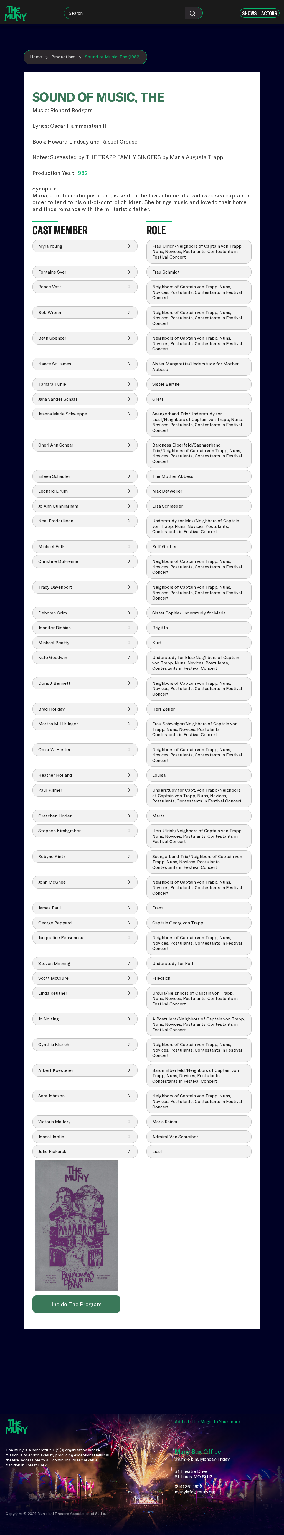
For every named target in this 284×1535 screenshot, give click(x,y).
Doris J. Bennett (54, 683)
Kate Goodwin (52, 657)
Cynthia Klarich (53, 1044)
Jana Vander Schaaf (57, 399)
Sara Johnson (51, 1095)
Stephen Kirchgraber (59, 830)
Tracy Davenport (55, 587)
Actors (269, 13)
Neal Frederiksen (55, 520)
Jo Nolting (48, 1019)
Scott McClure (53, 978)
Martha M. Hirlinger (58, 723)
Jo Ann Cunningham (58, 506)
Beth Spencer (52, 338)
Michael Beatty (53, 642)
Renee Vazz (50, 286)
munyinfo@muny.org (195, 1491)
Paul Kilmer (50, 790)
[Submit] (193, 13)
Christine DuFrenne (58, 561)
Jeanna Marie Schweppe (62, 414)
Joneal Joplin (51, 1136)
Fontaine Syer (52, 272)
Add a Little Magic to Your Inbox (208, 1421)
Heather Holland (55, 775)
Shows (249, 13)
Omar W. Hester (54, 749)
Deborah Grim (52, 613)
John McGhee (52, 882)
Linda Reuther (52, 993)
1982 (82, 172)
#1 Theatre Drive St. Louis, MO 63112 (193, 1474)
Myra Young (50, 246)
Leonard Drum (53, 491)
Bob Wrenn (49, 312)
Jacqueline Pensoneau (60, 937)
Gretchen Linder (55, 816)
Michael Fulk (51, 546)
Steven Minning (54, 963)
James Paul (49, 908)
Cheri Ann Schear (55, 445)
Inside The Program (77, 1304)
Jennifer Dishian (54, 627)
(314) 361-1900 (188, 1486)
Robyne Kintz (51, 856)
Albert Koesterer (55, 1070)
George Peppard (55, 922)
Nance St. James (54, 364)
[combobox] (133, 13)
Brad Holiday (51, 709)
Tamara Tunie (52, 384)
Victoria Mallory (54, 1121)
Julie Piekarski (52, 1151)
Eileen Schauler (54, 476)
